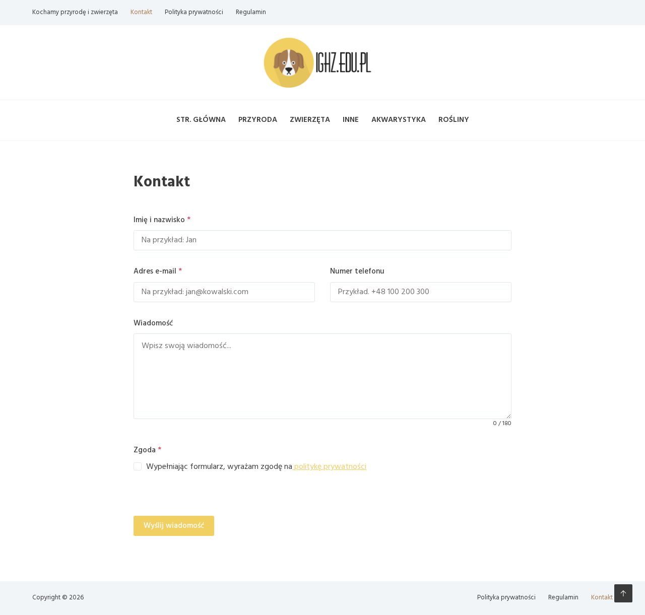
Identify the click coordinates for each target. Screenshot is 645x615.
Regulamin (251, 12)
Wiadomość (153, 323)
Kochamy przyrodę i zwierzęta (75, 12)
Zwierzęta (310, 120)
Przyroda (257, 120)
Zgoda (147, 450)
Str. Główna (201, 120)
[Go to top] (623, 593)
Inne (351, 120)
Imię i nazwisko (162, 220)
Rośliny (453, 120)
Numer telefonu (357, 271)
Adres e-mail (158, 271)
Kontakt (141, 12)
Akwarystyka (398, 120)
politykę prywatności (329, 466)
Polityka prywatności (194, 12)
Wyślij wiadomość (174, 526)
